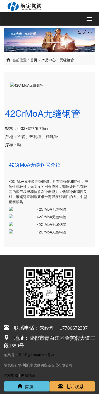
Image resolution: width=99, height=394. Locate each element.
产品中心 (48, 59)
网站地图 (11, 375)
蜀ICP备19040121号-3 (36, 354)
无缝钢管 (67, 59)
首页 (33, 59)
